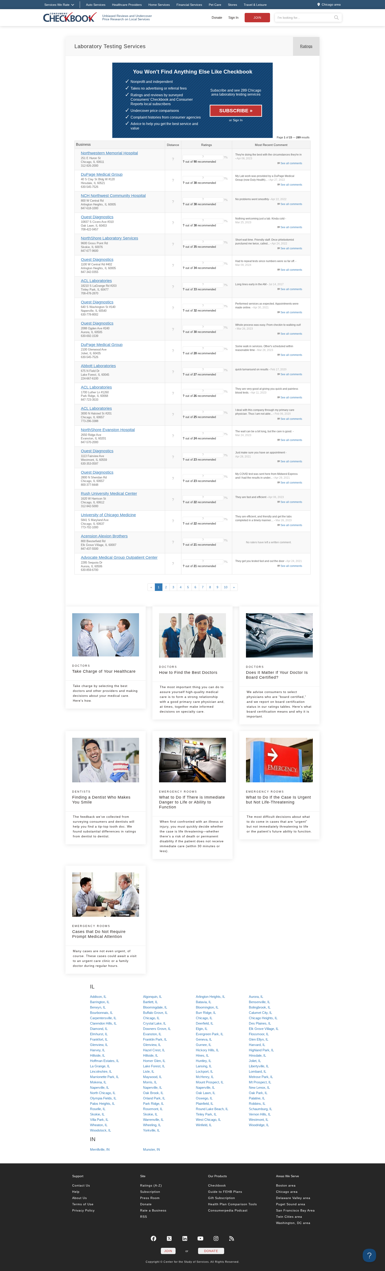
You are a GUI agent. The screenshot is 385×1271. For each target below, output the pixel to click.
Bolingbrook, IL (259, 1007)
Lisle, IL (148, 1071)
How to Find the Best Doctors (188, 670)
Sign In (233, 17)
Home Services (159, 4)
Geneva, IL (204, 1039)
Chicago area (287, 1191)
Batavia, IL (203, 1002)
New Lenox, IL (259, 1087)
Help (76, 1191)
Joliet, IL (255, 1061)
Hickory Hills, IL (207, 1050)
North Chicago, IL (102, 1093)
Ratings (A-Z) (151, 1185)
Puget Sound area (290, 1204)
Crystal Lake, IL (154, 1023)
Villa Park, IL (99, 1119)
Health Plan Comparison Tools (232, 1204)
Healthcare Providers (127, 4)
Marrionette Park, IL (104, 1077)
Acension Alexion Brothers (104, 536)
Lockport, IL (204, 1071)
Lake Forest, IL (154, 1066)
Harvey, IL (97, 1050)
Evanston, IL (152, 1034)
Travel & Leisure (255, 4)
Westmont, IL (258, 1119)
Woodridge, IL (259, 1125)
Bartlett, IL (150, 1002)
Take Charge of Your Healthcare (104, 669)
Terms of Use (83, 1204)
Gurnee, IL (203, 1045)
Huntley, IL (203, 1061)
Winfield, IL (204, 1125)
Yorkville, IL (151, 1130)
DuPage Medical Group (102, 174)
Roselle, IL (97, 1109)
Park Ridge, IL (153, 1103)
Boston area (286, 1185)
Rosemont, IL (153, 1109)
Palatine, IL (257, 1098)
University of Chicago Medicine (108, 515)
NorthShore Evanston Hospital (108, 430)
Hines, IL (202, 1055)
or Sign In (236, 120)
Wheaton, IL (98, 1125)
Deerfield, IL (204, 1023)
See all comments (291, 163)
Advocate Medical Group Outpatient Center (119, 557)
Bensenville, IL (259, 1002)
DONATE (211, 1251)
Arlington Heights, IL (210, 996)
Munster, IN (151, 1149)
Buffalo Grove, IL (155, 1013)
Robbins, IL (257, 1103)
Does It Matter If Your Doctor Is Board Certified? (277, 672)
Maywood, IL (152, 1077)
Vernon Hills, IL (260, 1114)
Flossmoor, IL (259, 1034)
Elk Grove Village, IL (264, 1029)
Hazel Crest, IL (154, 1050)
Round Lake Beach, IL (212, 1109)
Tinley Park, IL (206, 1114)
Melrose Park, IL (261, 1077)
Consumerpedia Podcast (228, 1210)
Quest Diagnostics (97, 217)
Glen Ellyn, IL (258, 1039)
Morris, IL (150, 1082)
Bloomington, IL (207, 1007)
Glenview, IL (99, 1045)
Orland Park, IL (154, 1098)
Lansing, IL (204, 1066)
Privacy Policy (83, 1210)
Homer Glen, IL (154, 1061)
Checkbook (217, 1185)
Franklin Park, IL (155, 1039)
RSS (143, 1216)
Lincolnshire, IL (101, 1071)
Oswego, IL (204, 1098)
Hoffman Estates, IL (104, 1061)
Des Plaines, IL (260, 1023)
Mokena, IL (98, 1082)
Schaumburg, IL (260, 1109)
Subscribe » (235, 110)
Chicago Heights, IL (263, 1018)
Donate (217, 17)
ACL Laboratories (96, 281)
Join (257, 17)
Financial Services (189, 4)
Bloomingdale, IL (155, 1007)
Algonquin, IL (152, 996)
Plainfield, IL (204, 1103)
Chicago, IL (151, 1018)
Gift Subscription (221, 1198)
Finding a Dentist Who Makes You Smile (101, 797)
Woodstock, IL (100, 1130)
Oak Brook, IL (153, 1093)
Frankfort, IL (99, 1039)
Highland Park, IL (261, 1050)
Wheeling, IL (152, 1125)
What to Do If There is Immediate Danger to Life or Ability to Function (192, 799)
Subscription (150, 1191)
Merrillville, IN (100, 1149)
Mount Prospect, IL (209, 1082)
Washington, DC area (293, 1223)
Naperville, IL (99, 1087)
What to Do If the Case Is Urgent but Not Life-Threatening (278, 797)
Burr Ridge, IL (206, 1013)
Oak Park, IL (258, 1093)
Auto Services (95, 4)
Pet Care (215, 4)
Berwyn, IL (98, 1007)
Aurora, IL (256, 996)
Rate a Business (153, 1210)
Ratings (306, 46)
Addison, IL (98, 996)
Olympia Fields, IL (103, 1098)
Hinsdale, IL (257, 1055)
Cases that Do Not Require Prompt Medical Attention (99, 932)
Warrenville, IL (153, 1119)
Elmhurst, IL (99, 1034)
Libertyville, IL (259, 1066)
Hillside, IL (97, 1055)
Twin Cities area (289, 1216)
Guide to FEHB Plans (225, 1191)
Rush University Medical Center (109, 493)
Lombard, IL (257, 1071)
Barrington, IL (99, 1002)
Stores (232, 4)
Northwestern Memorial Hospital (109, 153)
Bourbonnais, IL (101, 1013)
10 (225, 587)
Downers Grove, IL (157, 1029)
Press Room (150, 1198)
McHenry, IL (205, 1077)
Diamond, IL (99, 1029)
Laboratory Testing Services (110, 46)
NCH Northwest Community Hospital (113, 195)
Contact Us (81, 1185)
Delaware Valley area (293, 1198)
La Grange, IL (100, 1066)
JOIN (168, 1251)
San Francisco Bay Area (295, 1210)
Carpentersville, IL (103, 1018)
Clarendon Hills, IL (103, 1023)
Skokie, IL (97, 1114)
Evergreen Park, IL (209, 1034)
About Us (79, 1198)
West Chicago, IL (208, 1119)
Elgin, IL (201, 1029)
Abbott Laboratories (98, 366)
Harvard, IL (257, 1045)
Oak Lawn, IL (205, 1093)
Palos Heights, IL (102, 1103)
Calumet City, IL (260, 1013)
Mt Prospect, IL (260, 1082)
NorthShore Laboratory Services (109, 238)
